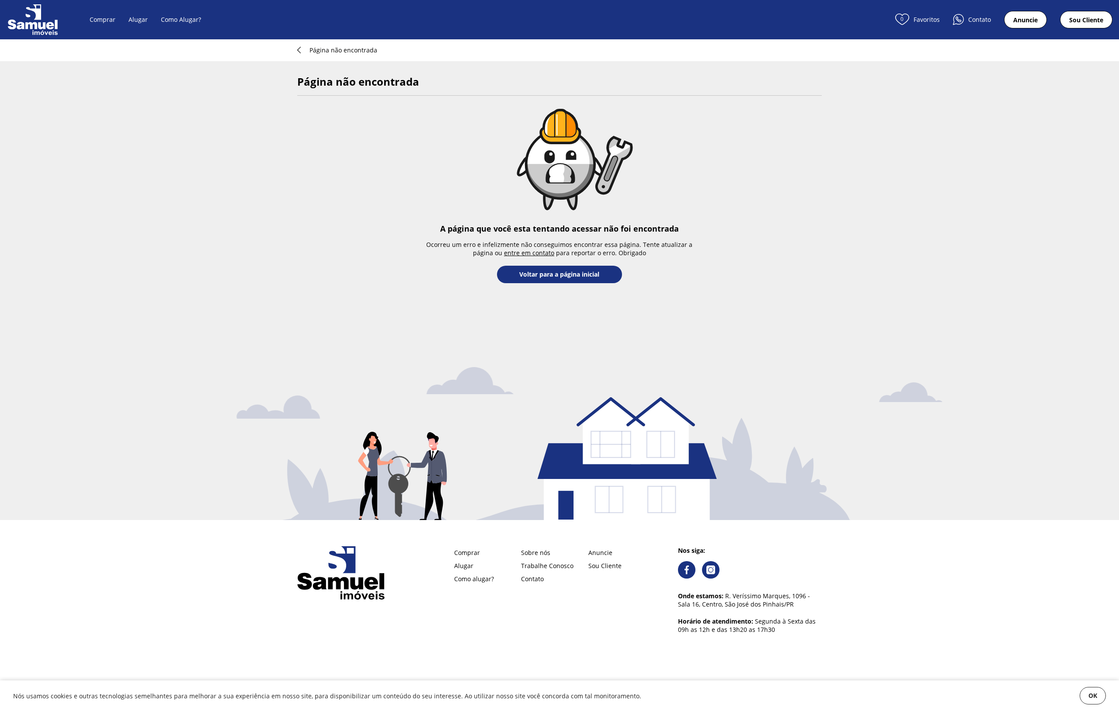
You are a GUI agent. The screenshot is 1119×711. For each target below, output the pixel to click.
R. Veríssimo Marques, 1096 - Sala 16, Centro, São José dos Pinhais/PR (744, 600)
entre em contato (529, 253)
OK (1092, 695)
